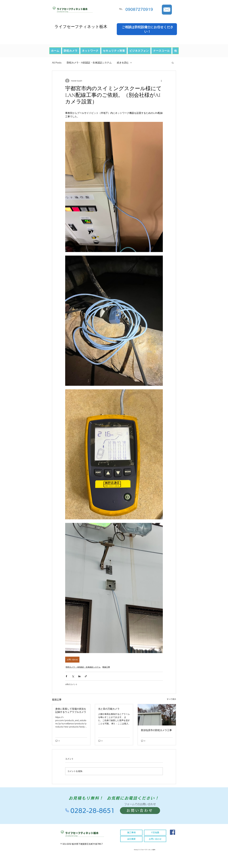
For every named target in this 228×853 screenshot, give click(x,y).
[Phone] (67, 810)
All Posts (56, 62)
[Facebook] (172, 832)
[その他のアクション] (161, 80)
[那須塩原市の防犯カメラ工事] (157, 714)
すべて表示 (171, 699)
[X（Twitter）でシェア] (73, 676)
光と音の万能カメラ (109, 708)
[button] (172, 63)
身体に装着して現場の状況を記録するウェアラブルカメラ (70, 710)
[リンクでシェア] (86, 676)
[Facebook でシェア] (66, 676)
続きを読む (123, 62)
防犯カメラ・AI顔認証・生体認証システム (89, 62)
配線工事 (106, 667)
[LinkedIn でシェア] (79, 676)
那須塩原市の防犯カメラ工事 (156, 730)
